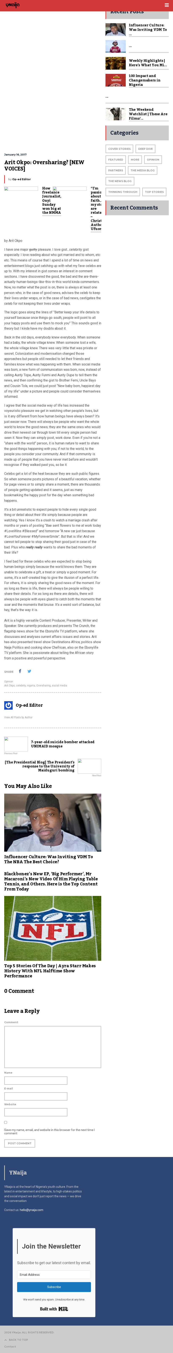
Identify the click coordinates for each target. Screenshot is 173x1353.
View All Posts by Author (18, 717)
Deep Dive (145, 148)
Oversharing (43, 685)
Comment (11, 1022)
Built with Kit (54, 1309)
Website (10, 1104)
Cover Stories (119, 148)
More (135, 159)
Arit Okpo (9, 685)
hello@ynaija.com (31, 1210)
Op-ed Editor (21, 179)
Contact (10, 1347)
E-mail (8, 1088)
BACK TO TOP (18, 1339)
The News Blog (120, 181)
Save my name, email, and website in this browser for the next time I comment (49, 1131)
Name (8, 1072)
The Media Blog (143, 170)
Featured (115, 159)
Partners (115, 170)
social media (59, 685)
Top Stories (154, 191)
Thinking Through (122, 191)
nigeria (31, 685)
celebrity (21, 685)
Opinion (8, 681)
